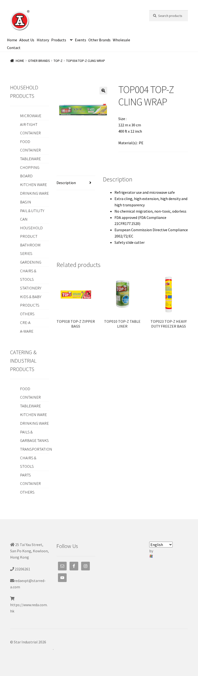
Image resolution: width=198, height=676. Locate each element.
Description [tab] (66, 182)
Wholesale (121, 39)
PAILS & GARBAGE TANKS (34, 436)
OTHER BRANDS (39, 60)
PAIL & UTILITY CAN (32, 215)
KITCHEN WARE (33, 184)
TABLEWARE (30, 158)
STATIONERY (30, 288)
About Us (26, 39)
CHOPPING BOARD (29, 172)
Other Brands (99, 39)
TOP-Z (58, 60)
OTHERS (27, 313)
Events (80, 39)
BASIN (25, 202)
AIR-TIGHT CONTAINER (30, 129)
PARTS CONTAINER (30, 479)
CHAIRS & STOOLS (28, 275)
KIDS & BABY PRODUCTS (30, 301)
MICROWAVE (30, 115)
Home (12, 39)
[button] (103, 90)
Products (58, 39)
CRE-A (25, 322)
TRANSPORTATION (36, 449)
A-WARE (26, 331)
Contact (14, 47)
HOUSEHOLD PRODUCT (31, 232)
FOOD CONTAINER (30, 146)
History (43, 39)
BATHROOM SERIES (30, 249)
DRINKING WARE (34, 193)
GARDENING (30, 262)
